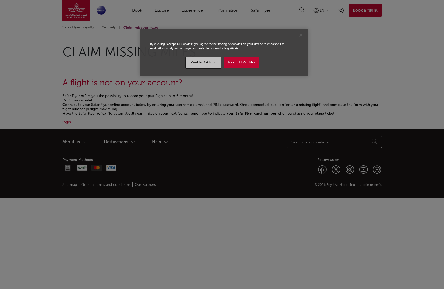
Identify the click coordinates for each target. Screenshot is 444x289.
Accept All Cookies (241, 62)
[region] (224, 52)
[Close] (301, 35)
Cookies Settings (203, 62)
